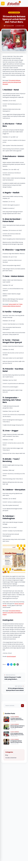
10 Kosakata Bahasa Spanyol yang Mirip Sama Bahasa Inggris (12, 612)
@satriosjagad (11, 656)
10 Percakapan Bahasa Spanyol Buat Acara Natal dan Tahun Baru (17, 735)
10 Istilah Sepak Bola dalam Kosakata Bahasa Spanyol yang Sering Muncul (17, 720)
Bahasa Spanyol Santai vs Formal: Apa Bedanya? (17, 726)
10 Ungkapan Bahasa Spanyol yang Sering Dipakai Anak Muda (16, 742)
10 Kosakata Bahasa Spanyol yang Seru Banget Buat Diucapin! (12, 82)
